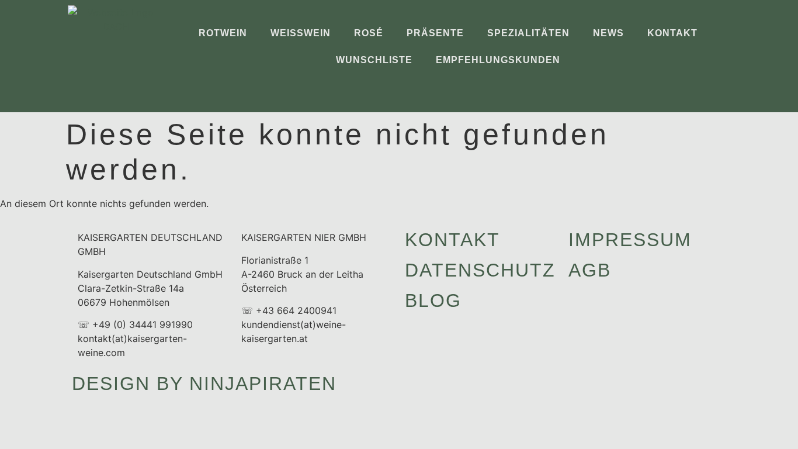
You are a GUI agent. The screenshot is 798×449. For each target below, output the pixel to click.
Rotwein (223, 33)
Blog (433, 300)
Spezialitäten (528, 33)
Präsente (435, 33)
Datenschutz (480, 270)
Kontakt (672, 33)
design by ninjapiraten (204, 383)
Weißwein (300, 33)
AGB (589, 270)
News (608, 33)
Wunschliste (374, 60)
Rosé (368, 33)
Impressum (630, 239)
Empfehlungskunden (498, 60)
